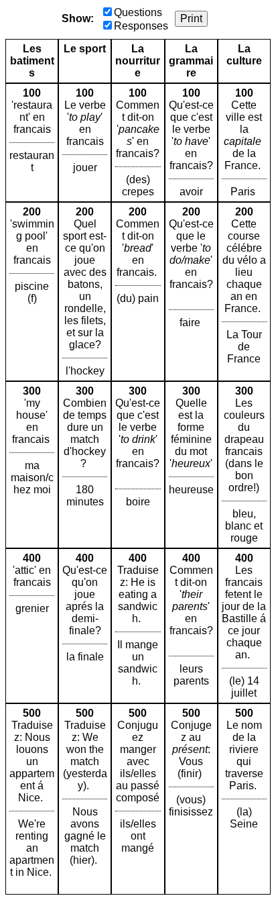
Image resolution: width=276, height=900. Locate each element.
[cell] (31, 142)
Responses (141, 26)
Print (191, 18)
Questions (138, 12)
